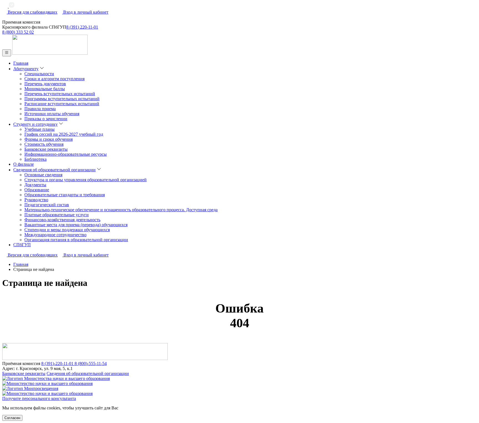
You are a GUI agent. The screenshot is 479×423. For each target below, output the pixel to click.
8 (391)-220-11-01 (58, 363)
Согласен (12, 418)
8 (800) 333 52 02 (18, 32)
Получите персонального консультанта (39, 398)
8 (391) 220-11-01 (82, 27)
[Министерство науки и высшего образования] (239, 381)
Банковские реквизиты (23, 373)
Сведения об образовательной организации (88, 373)
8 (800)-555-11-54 (91, 363)
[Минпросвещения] (239, 391)
